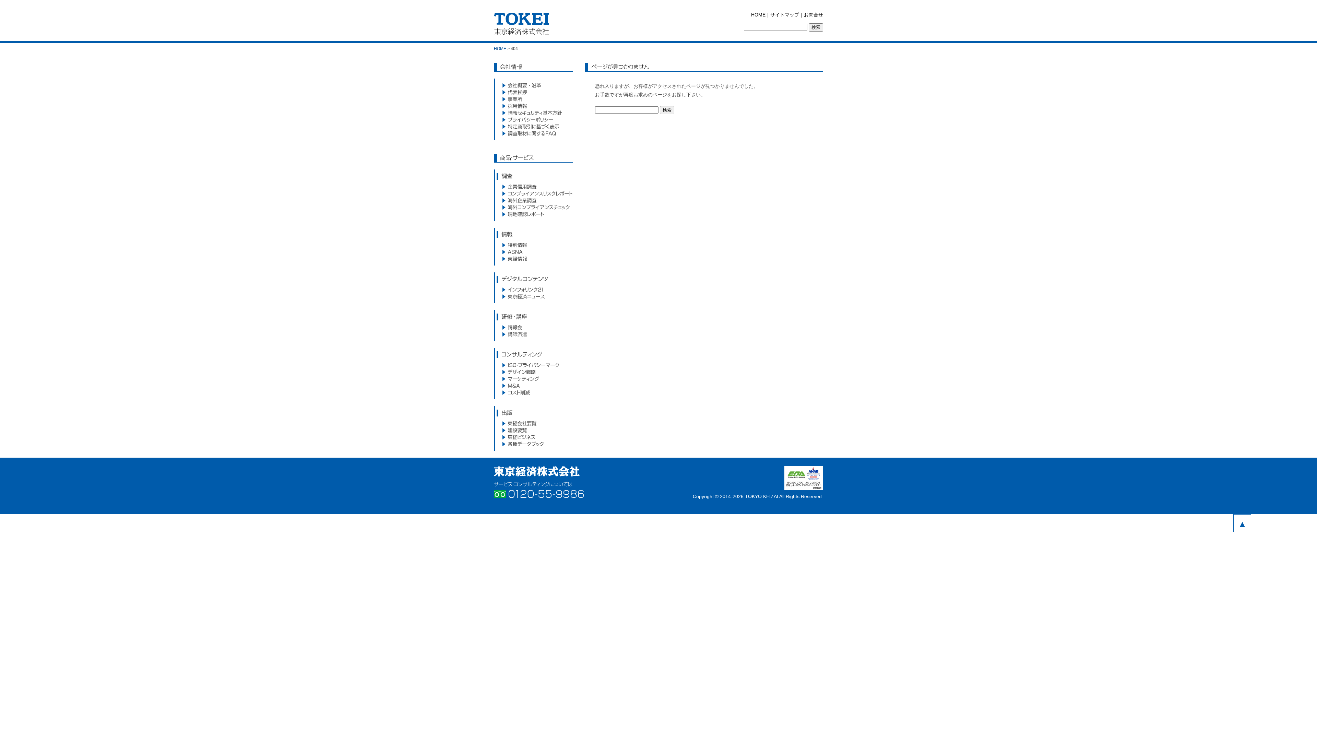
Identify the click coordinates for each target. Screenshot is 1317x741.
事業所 (533, 99)
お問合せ (813, 14)
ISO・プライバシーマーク (533, 365)
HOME (758, 14)
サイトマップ (784, 14)
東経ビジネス (533, 437)
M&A (533, 385)
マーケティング (533, 378)
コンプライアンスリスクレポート (533, 193)
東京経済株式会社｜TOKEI (523, 25)
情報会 (533, 327)
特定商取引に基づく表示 (533, 126)
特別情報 (533, 245)
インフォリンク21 (533, 289)
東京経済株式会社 (537, 471)
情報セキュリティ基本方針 (533, 112)
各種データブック (533, 443)
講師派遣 (533, 334)
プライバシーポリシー (533, 119)
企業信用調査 (533, 186)
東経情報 (533, 258)
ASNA (533, 251)
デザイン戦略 (533, 371)
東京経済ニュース (533, 296)
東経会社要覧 (533, 423)
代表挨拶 (533, 92)
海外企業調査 (533, 200)
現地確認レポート (533, 214)
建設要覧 (533, 430)
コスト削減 (533, 392)
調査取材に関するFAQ (533, 133)
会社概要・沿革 (533, 85)
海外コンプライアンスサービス (533, 207)
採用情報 (533, 106)
